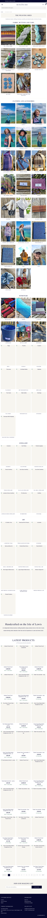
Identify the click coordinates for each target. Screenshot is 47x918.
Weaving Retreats (28, 901)
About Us (26, 899)
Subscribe (36, 887)
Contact (2, 899)
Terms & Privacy (4, 901)
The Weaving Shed (22, 4)
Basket (2, 902)
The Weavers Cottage (28, 902)
